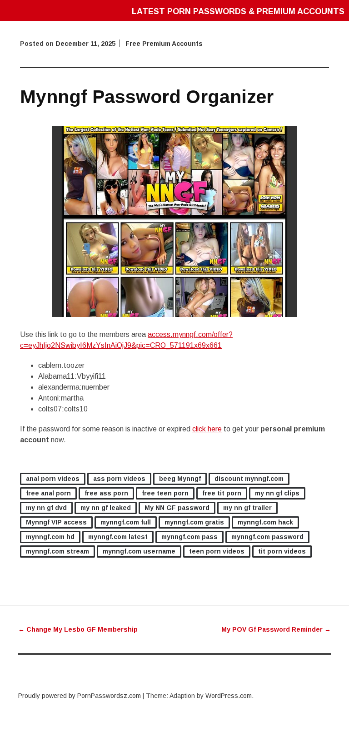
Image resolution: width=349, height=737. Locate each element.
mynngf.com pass (189, 536)
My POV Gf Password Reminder (276, 629)
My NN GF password (177, 507)
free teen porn (165, 493)
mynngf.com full (125, 522)
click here (207, 429)
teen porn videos (216, 551)
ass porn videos (119, 478)
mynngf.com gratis (194, 522)
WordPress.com (228, 695)
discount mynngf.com (249, 478)
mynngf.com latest (118, 536)
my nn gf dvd (46, 507)
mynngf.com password (267, 536)
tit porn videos (282, 551)
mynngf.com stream (57, 551)
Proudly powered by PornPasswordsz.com (79, 695)
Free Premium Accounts (164, 43)
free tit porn (221, 493)
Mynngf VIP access (56, 522)
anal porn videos (53, 478)
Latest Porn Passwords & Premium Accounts (238, 11)
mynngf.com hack (265, 522)
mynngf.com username (139, 551)
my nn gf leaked (105, 507)
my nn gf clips (277, 493)
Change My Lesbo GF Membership (78, 629)
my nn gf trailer (247, 507)
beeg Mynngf (180, 478)
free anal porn (48, 493)
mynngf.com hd (50, 536)
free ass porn (106, 493)
